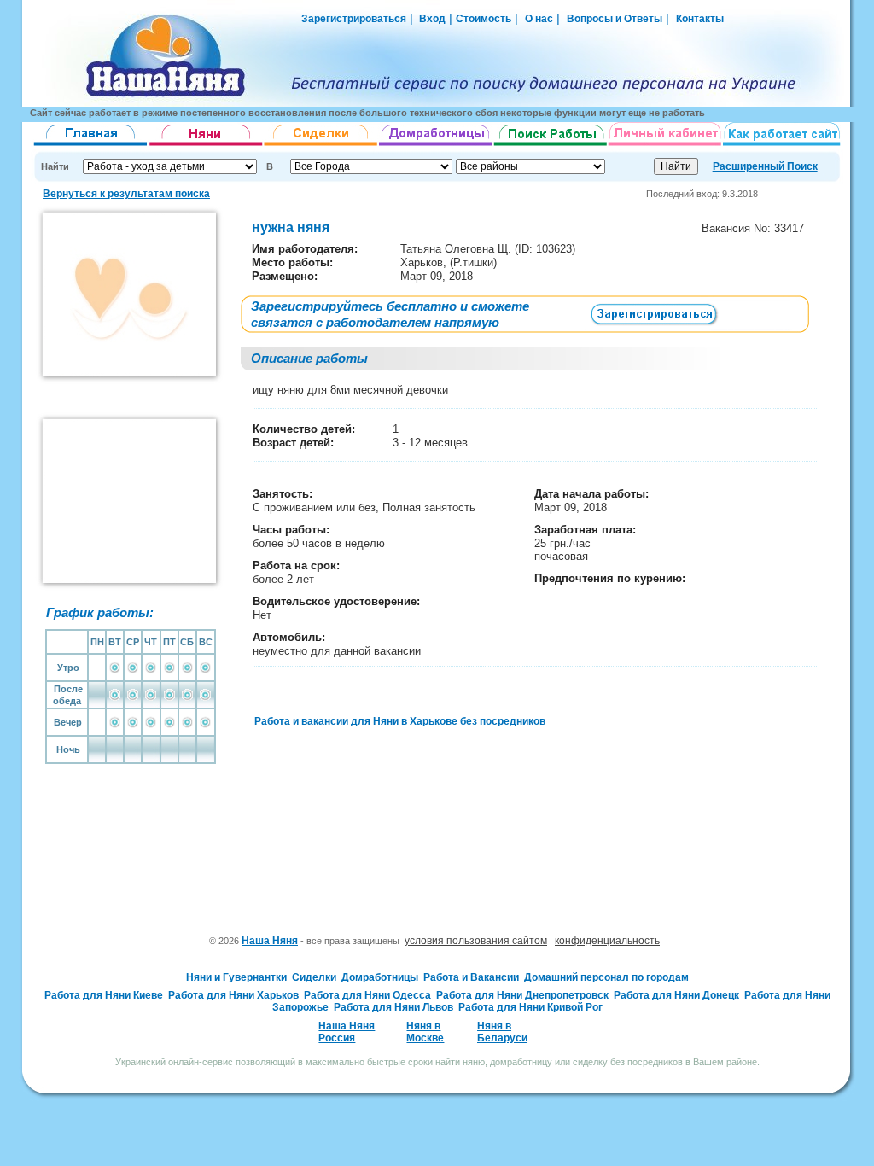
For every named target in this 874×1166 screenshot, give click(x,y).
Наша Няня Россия (346, 1032)
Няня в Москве (425, 1032)
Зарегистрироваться (353, 19)
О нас (539, 19)
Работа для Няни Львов (393, 1007)
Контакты (700, 19)
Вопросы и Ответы (614, 19)
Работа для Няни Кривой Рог (530, 1007)
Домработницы (379, 977)
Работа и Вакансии (471, 977)
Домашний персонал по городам (606, 977)
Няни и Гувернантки (236, 977)
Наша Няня (270, 941)
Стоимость (483, 19)
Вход (431, 19)
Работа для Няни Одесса (367, 995)
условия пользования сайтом (476, 941)
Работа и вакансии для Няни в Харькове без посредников (399, 721)
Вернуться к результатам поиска (126, 194)
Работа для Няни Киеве (103, 995)
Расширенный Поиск (765, 166)
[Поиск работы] (550, 146)
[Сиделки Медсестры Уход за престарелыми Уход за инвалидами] (321, 146)
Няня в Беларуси (502, 1032)
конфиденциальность (607, 941)
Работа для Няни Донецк (676, 995)
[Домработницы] (436, 146)
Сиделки (314, 977)
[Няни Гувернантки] (206, 146)
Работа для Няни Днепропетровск (522, 995)
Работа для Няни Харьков (233, 995)
